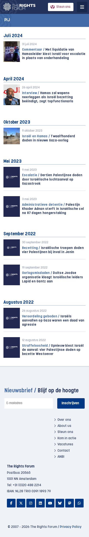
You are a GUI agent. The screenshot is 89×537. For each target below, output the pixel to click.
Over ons (64, 420)
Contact (63, 450)
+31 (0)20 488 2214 (27, 485)
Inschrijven (70, 403)
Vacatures (65, 444)
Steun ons (63, 7)
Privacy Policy (70, 527)
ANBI (60, 457)
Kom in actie (66, 438)
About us (64, 426)
